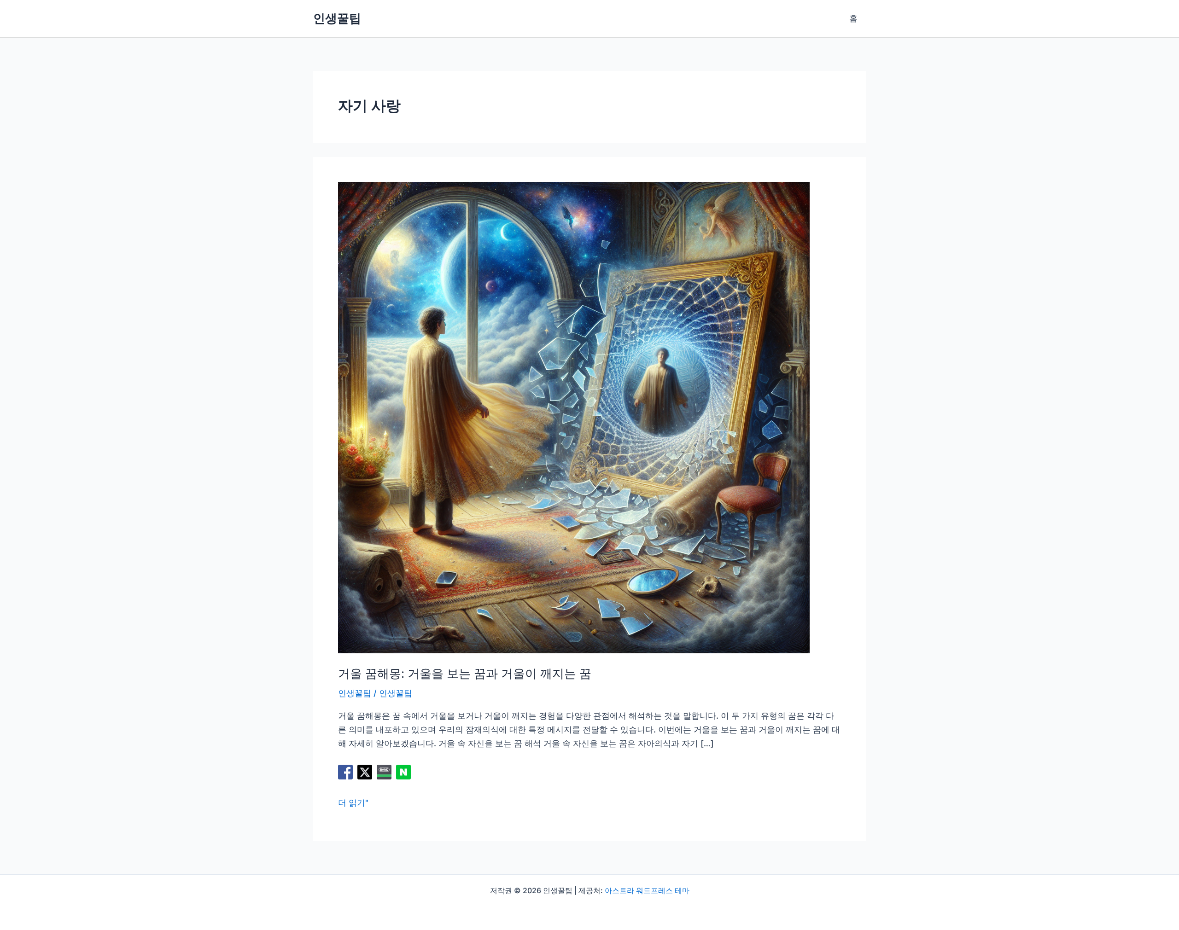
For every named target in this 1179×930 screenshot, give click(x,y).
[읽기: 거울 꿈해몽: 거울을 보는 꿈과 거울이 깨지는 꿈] (574, 417)
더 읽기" (353, 803)
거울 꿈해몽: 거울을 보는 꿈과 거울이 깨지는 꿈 (464, 673)
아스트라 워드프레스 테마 (647, 890)
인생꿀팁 (337, 18)
